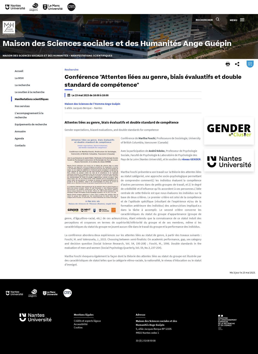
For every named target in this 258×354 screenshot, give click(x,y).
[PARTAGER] (237, 64)
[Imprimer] (227, 64)
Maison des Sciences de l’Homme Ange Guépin (92, 103)
